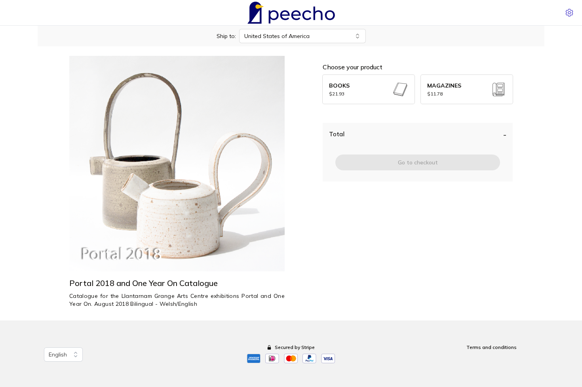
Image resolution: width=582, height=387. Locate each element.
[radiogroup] (418, 89)
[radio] (369, 89)
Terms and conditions (491, 347)
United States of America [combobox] (277, 36)
